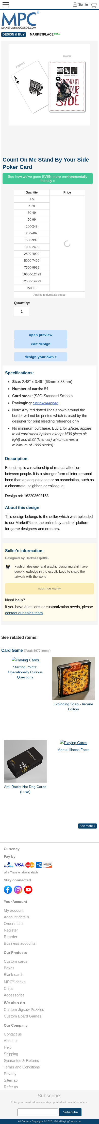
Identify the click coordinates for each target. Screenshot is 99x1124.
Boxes (9, 968)
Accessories (14, 995)
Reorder (10, 937)
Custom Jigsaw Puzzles (24, 1009)
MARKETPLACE (45, 34)
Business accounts (20, 943)
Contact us (13, 1034)
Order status (14, 923)
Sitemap (11, 1080)
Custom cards (15, 961)
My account (13, 910)
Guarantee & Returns (21, 1060)
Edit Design (41, 344)
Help (7, 1047)
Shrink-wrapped (45, 403)
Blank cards (14, 974)
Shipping (11, 1054)
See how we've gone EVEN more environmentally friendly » (47, 178)
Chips (8, 988)
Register (11, 930)
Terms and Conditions (22, 1067)
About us (11, 1041)
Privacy (10, 1074)
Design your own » (41, 357)
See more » (87, 826)
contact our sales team (24, 613)
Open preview (40, 335)
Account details (16, 917)
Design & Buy (14, 34)
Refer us (11, 1087)
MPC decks (15, 982)
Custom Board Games (22, 1016)
